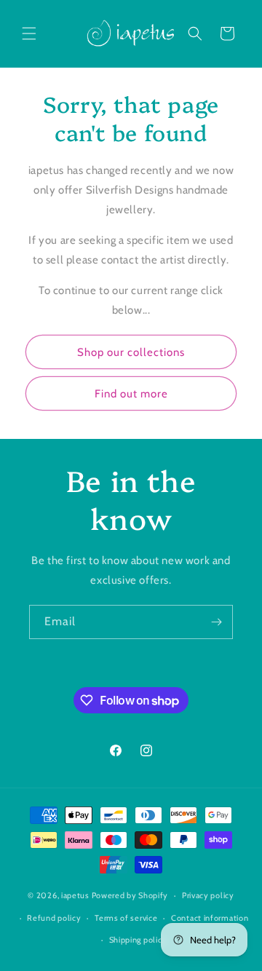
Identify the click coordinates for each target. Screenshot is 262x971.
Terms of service (126, 918)
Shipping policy (138, 940)
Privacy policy (208, 895)
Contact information (209, 918)
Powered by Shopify (130, 895)
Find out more (131, 393)
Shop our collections (131, 352)
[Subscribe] (216, 622)
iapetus (75, 895)
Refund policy (54, 918)
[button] (29, 33)
